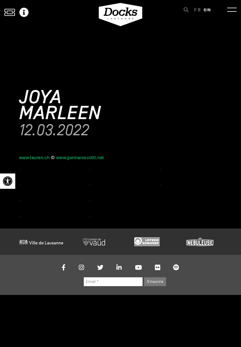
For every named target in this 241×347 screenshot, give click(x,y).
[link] (7, 181)
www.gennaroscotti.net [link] (80, 157)
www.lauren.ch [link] (34, 157)
